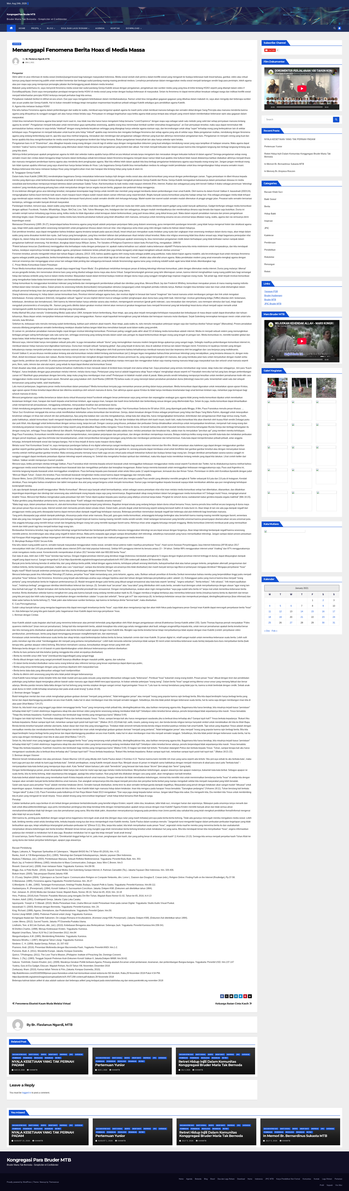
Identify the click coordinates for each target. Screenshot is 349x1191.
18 (269, 617)
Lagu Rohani (327, 1179)
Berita (43, 1054)
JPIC (71, 1054)
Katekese (16, 44)
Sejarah (330, 1185)
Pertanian (338, 1179)
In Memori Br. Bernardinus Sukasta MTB (284, 164)
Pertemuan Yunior (110, 1065)
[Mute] (331, 107)
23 (323, 617)
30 (323, 622)
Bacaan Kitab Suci (19, 1054)
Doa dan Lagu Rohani (74, 28)
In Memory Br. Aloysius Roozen (279, 171)
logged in (26, 1093)
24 (334, 617)
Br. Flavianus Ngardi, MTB (38, 59)
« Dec (267, 631)
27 (291, 622)
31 (334, 622)
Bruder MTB (270, 299)
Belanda (198, 1179)
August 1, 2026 (105, 1141)
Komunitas (307, 1179)
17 (334, 611)
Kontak (115, 28)
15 (312, 611)
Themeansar (54, 1182)
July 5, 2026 (188, 1141)
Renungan (49, 1058)
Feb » (274, 631)
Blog (50, 28)
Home (22, 28)
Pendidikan (27, 1058)
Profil (35, 28)
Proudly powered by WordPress (19, 1182)
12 (280, 611)
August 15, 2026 (22, 1141)
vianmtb (33, 1070)
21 (302, 617)
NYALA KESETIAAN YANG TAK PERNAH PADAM (43, 1063)
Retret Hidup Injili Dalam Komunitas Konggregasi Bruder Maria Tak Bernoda (210, 1063)
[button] (334, 28)
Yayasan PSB (271, 291)
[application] (301, 88)
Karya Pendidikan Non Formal (288, 1179)
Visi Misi (338, 1185)
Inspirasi (63, 1054)
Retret (58, 1058)
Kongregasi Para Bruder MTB (21, 14)
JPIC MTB (269, 1179)
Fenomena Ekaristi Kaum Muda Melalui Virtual (43, 1003)
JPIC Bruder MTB (272, 304)
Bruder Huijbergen (273, 295)
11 (270, 611)
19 (280, 617)
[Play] (268, 107)
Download (133, 28)
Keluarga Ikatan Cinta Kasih (232, 1003)
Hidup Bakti (53, 1054)
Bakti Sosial (34, 1054)
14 (302, 611)
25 (269, 622)
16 (323, 611)
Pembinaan (17, 1058)
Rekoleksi (38, 1058)
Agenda (100, 28)
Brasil (212, 1179)
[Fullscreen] (335, 107)
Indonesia (259, 1179)
